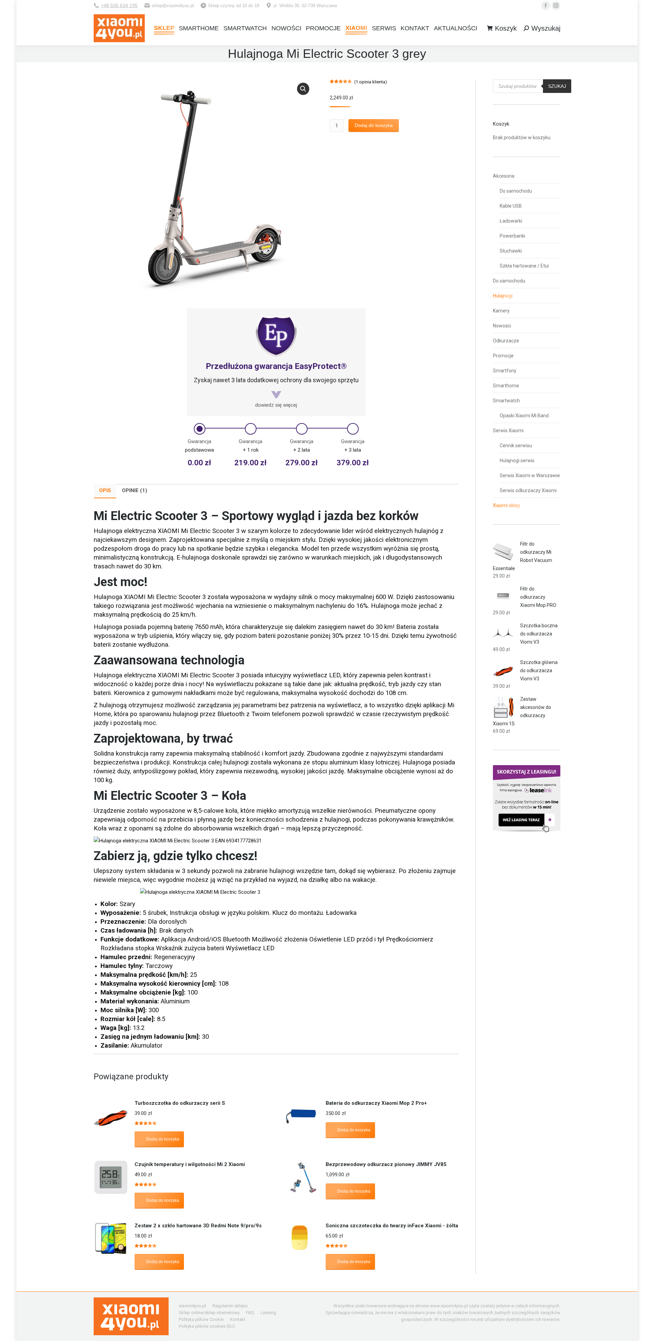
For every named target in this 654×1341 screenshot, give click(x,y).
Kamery (501, 310)
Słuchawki (511, 251)
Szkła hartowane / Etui (524, 266)
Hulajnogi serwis (517, 460)
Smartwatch (506, 400)
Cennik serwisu (516, 445)
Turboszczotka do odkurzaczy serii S (180, 1103)
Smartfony (504, 370)
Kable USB (511, 206)
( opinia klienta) (370, 81)
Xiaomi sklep (506, 505)
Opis (105, 490)
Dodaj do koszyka (374, 125)
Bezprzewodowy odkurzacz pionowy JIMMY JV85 (386, 1164)
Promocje (503, 355)
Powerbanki (512, 236)
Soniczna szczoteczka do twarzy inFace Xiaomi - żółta (392, 1226)
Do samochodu (516, 191)
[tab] (105, 491)
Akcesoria (503, 176)
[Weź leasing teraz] (526, 831)
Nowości (502, 325)
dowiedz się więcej (276, 405)
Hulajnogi (503, 295)
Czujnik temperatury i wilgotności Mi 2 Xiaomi (190, 1164)
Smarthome (506, 385)
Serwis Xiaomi (508, 430)
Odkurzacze (506, 340)
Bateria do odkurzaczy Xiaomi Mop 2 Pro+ (376, 1103)
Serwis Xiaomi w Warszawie (530, 475)
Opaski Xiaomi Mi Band (524, 415)
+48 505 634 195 (119, 5)
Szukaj (557, 86)
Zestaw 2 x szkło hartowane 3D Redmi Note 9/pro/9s (198, 1226)
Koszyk (506, 28)
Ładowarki (511, 221)
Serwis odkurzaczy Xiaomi (528, 490)
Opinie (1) (134, 490)
